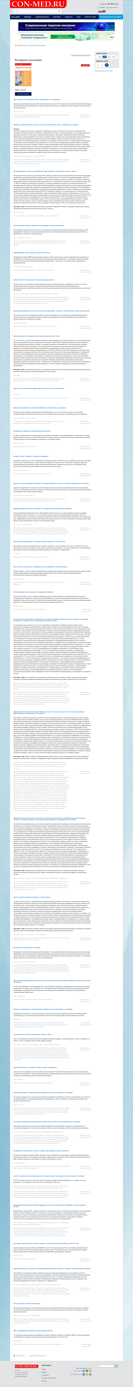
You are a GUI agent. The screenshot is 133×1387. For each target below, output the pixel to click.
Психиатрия (42, 45)
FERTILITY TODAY (90, 17)
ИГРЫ (78, 17)
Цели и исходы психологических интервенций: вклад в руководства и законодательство (40, 567)
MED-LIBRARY (15, 17)
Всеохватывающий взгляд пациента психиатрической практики (33, 592)
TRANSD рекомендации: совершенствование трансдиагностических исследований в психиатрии (43, 1093)
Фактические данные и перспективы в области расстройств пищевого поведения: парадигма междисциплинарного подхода (51, 1269)
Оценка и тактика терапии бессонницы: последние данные (31, 897)
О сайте (43, 1369)
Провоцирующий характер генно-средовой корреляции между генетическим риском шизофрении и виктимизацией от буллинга (49, 1206)
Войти (103, 7)
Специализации (33, 45)
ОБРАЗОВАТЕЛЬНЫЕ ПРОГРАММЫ (111, 17)
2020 (109, 57)
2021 (113, 57)
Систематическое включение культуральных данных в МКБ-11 (32, 1034)
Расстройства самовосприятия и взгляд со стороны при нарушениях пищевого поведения (41, 1151)
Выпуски (25, 45)
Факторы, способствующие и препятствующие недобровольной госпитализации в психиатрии (42, 1009)
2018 (100, 57)
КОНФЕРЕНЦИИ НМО (42, 17)
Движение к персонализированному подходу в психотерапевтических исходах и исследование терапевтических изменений (51, 483)
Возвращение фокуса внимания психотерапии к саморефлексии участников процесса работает (42, 509)
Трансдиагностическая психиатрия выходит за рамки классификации (35, 1067)
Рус (99, 11)
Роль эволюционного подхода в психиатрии (26, 1303)
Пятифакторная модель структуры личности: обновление (31, 253)
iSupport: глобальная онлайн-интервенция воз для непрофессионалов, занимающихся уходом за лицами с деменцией (48, 1176)
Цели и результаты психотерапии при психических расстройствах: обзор (36, 336)
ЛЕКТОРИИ (56, 17)
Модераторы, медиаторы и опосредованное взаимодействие (31, 431)
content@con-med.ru (21, 1376)
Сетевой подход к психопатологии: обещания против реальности (33, 280)
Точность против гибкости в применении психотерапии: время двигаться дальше (38, 225)
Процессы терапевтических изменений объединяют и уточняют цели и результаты (39, 408)
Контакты (44, 1381)
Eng (103, 11)
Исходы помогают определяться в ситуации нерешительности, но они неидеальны (39, 542)
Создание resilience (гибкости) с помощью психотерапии (30, 456)
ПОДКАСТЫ (68, 17)
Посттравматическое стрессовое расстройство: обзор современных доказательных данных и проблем (45, 171)
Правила (44, 1372)
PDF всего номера (23, 94)
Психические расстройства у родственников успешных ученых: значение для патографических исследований (46, 1122)
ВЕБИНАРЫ (27, 17)
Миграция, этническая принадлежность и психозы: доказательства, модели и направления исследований (45, 125)
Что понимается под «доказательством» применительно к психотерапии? (36, 99)
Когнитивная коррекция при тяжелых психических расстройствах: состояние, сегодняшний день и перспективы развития (51, 311)
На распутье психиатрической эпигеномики (26, 948)
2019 (104, 57)
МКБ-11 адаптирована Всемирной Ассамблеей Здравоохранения (33, 1331)
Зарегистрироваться (112, 7)
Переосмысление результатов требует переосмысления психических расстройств (38, 388)
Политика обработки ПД (48, 1378)
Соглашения (45, 1375)
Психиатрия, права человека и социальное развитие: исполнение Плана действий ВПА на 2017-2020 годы (45, 1243)
